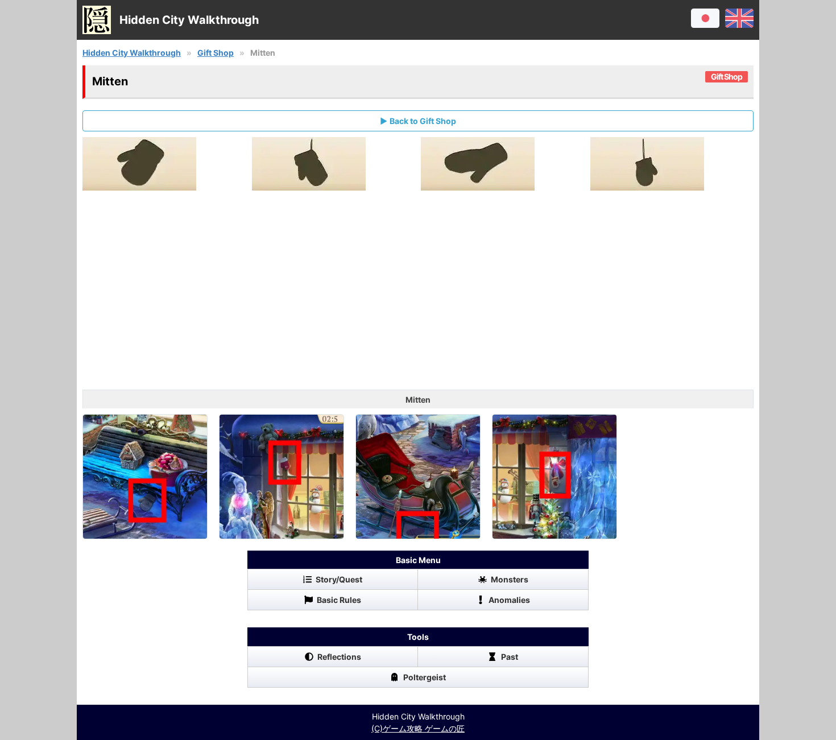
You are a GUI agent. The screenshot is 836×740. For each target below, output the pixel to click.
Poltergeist (424, 677)
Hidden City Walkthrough (131, 52)
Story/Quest (339, 579)
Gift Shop (215, 52)
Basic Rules (339, 600)
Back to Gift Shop (423, 121)
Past (509, 657)
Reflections (339, 657)
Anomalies (509, 600)
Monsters (509, 579)
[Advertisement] (418, 298)
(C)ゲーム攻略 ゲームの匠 (418, 728)
